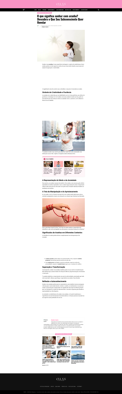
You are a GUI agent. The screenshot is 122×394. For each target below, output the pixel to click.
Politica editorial (72, 386)
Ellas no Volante (84, 9)
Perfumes (44, 9)
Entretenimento (76, 9)
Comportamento (51, 9)
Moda (36, 9)
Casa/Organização (60, 9)
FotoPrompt (79, 386)
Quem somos (57, 386)
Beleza (39, 9)
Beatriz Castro (45, 26)
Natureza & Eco (68, 9)
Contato (52, 386)
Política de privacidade (44, 386)
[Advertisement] (63, 79)
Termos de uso (64, 386)
